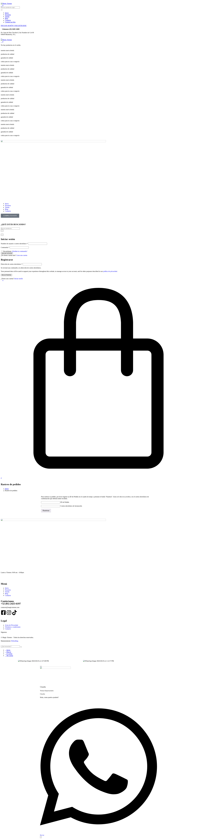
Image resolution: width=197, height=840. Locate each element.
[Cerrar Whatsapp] (41, 666)
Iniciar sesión (18, 278)
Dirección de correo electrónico (11, 264)
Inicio (7, 13)
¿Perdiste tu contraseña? (19, 251)
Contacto (8, 20)
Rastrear (46, 510)
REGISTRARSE (6, 275)
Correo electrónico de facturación (71, 506)
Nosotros (8, 15)
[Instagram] (8, 612)
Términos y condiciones (12, 627)
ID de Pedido (64, 502)
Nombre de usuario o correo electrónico (14, 243)
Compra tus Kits (10, 22)
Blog (6, 18)
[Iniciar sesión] (1, 233)
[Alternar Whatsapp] (41, 837)
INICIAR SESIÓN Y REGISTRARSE (13, 25)
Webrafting (14, 641)
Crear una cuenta (21, 255)
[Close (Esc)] (2, 235)
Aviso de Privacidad (11, 625)
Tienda (7, 16)
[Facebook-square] (3, 612)
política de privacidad (110, 271)
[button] (2, 41)
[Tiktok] (14, 612)
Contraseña (5, 247)
